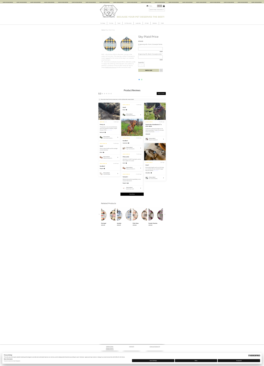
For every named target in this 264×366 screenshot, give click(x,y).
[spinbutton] (141, 65)
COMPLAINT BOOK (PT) (155, 346)
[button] (164, 6)
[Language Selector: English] (159, 6)
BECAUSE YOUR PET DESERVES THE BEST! (140, 17)
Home (103, 30)
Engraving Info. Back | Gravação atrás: (150, 54)
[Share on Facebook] (139, 79)
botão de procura (110, 67)
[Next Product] (165, 214)
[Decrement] (139, 65)
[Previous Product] (99, 214)
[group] (132, 216)
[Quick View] (108, 214)
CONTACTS (131, 346)
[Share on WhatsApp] (142, 79)
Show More (109, 130)
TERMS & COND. (109, 346)
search (108, 58)
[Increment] (143, 65)
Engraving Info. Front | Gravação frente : (150, 45)
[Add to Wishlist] (161, 70)
